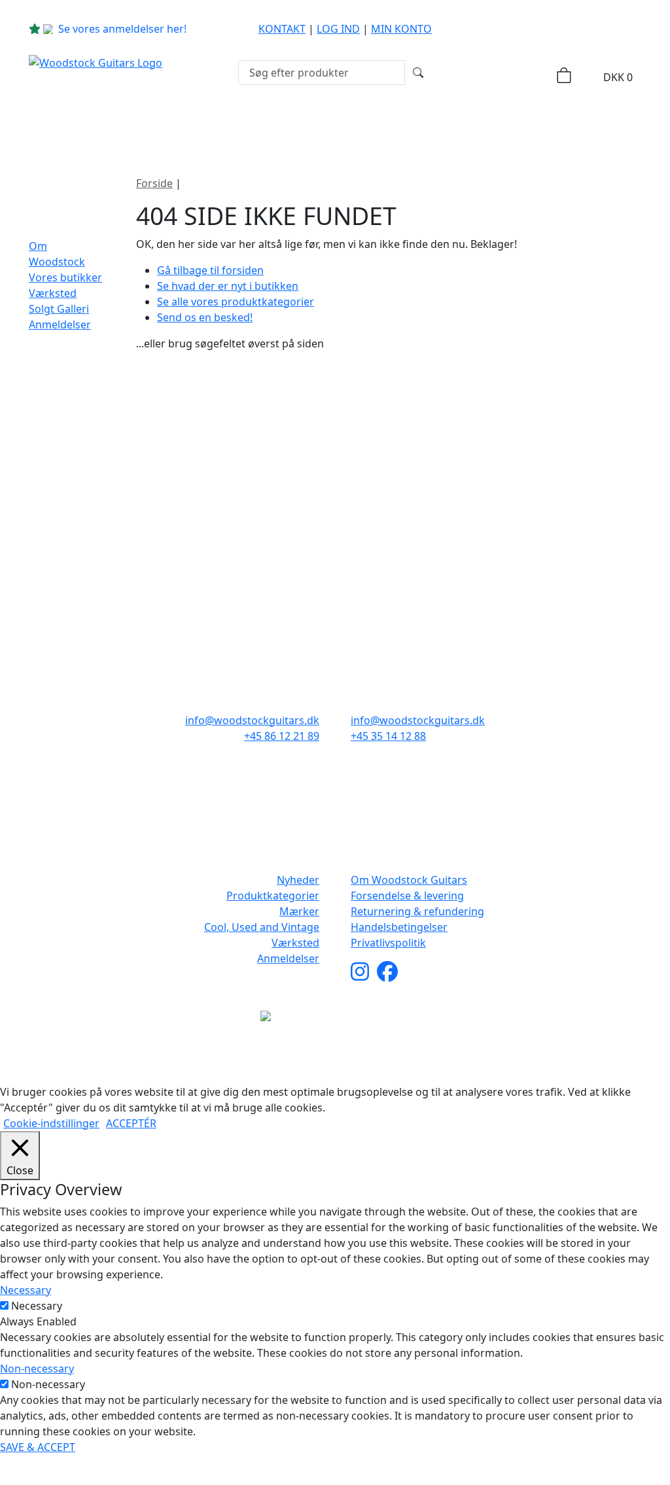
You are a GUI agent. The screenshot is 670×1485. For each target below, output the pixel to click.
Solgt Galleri (59, 309)
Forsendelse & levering (407, 895)
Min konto (401, 29)
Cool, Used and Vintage (261, 927)
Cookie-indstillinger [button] (51, 1123)
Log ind (338, 29)
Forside (154, 183)
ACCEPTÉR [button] (131, 1123)
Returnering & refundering (417, 911)
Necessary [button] (25, 1290)
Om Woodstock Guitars (409, 880)
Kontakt (282, 29)
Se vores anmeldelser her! (122, 29)
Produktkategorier (189, 125)
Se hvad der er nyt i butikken (227, 286)
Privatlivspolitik (388, 942)
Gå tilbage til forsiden (210, 270)
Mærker (308, 125)
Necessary (36, 1306)
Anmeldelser (60, 324)
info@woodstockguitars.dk (252, 720)
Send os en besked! (205, 317)
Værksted (53, 293)
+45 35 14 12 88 (388, 736)
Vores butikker (65, 277)
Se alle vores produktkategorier (235, 301)
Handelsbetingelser (399, 927)
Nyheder (78, 125)
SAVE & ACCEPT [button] (37, 1447)
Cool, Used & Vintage (431, 125)
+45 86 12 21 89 (281, 736)
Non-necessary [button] (37, 1368)
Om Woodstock (565, 125)
